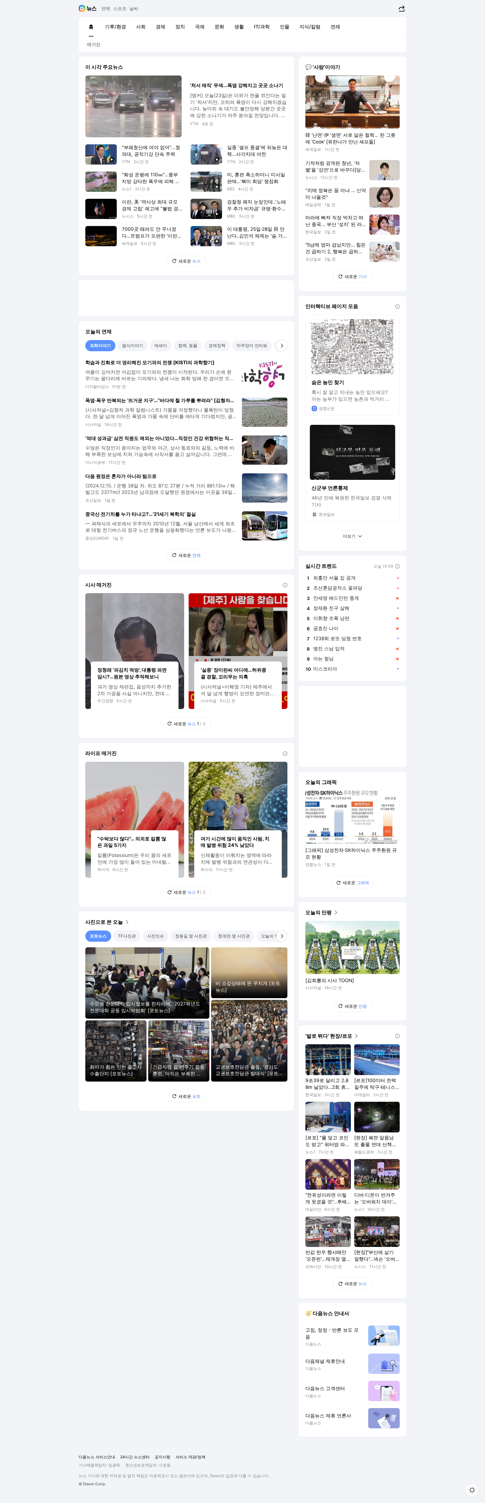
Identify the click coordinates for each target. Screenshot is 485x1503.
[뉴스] (92, 8)
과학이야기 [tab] (100, 345)
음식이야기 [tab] (132, 345)
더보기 (349, 536)
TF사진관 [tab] (127, 936)
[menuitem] (91, 26)
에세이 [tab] (160, 345)
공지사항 (162, 1456)
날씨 (133, 8)
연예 (105, 8)
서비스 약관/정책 (190, 1456)
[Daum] (83, 8)
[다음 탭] (281, 345)
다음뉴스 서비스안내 (97, 1456)
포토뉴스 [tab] (98, 936)
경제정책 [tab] (217, 345)
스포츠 (120, 8)
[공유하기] (400, 8)
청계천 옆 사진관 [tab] (234, 936)
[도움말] (285, 585)
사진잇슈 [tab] (155, 936)
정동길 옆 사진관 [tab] (191, 936)
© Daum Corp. (92, 1483)
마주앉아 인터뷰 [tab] (252, 345)
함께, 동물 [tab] (187, 345)
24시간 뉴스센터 (135, 1456)
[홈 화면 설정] (472, 1490)
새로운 (190, 261)
